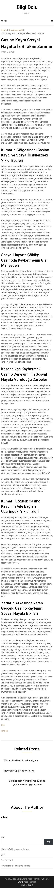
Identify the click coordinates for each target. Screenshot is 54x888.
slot (2, 725)
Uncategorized (16, 30)
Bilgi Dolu (27, 7)
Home (4, 30)
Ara (2, 837)
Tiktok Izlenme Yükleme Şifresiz (15, 866)
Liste (3, 855)
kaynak (4, 731)
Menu (4, 21)
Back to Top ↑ (27, 885)
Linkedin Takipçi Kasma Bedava (15, 849)
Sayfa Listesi (7, 860)
